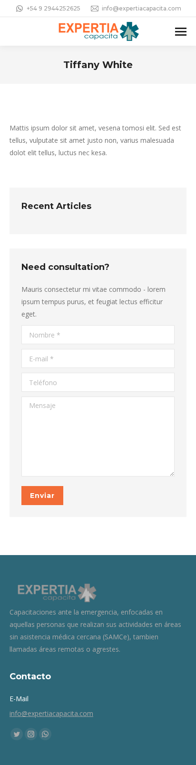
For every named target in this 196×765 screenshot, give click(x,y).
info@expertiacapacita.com (141, 8)
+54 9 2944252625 (53, 8)
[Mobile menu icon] (180, 31)
